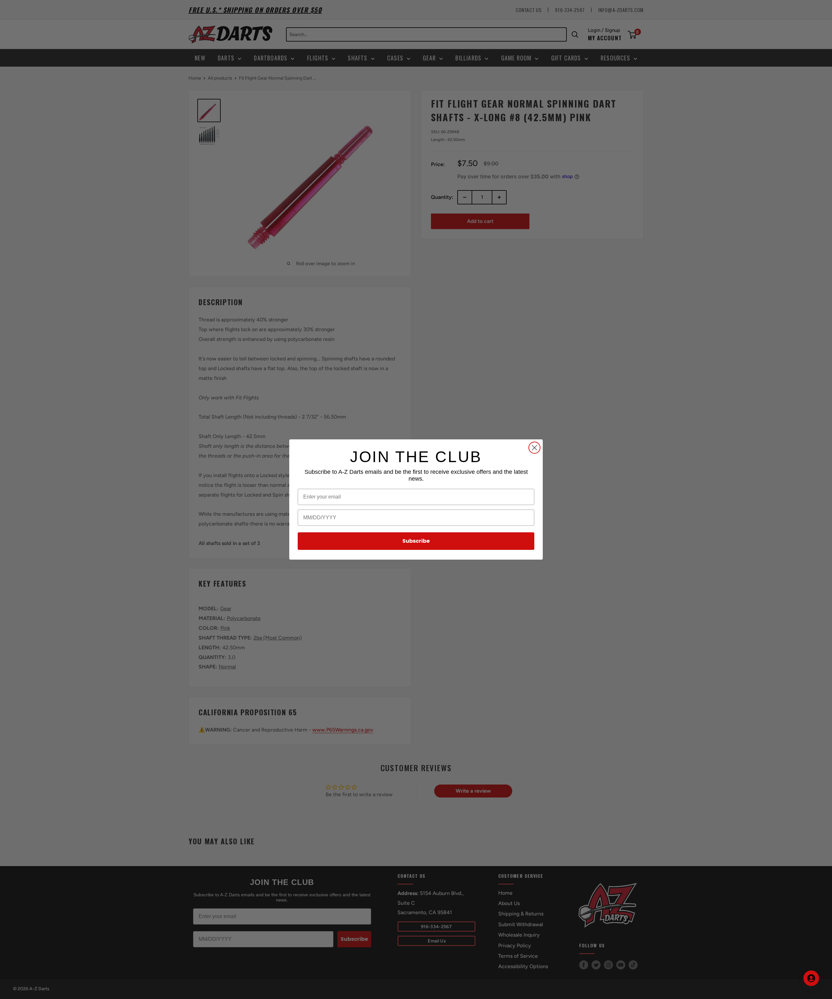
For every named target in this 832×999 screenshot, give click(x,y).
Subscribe (416, 541)
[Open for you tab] (811, 978)
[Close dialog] (534, 447)
